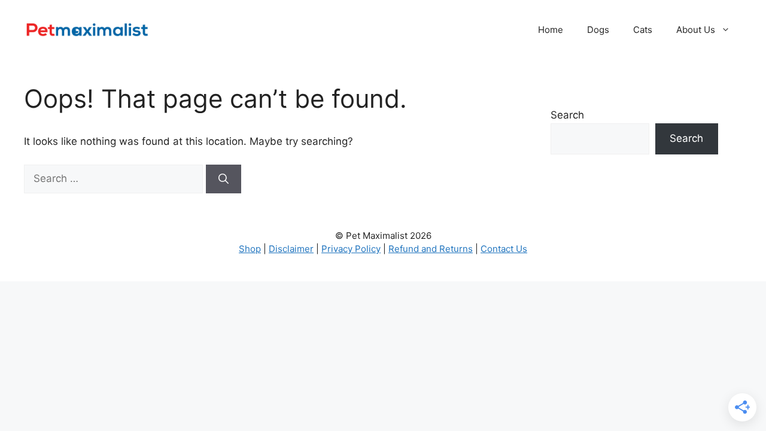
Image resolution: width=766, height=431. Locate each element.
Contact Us (504, 248)
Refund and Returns (430, 248)
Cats (642, 29)
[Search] (223, 179)
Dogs (598, 29)
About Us (695, 29)
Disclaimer (291, 248)
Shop (250, 248)
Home (550, 29)
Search (567, 115)
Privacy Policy (351, 248)
